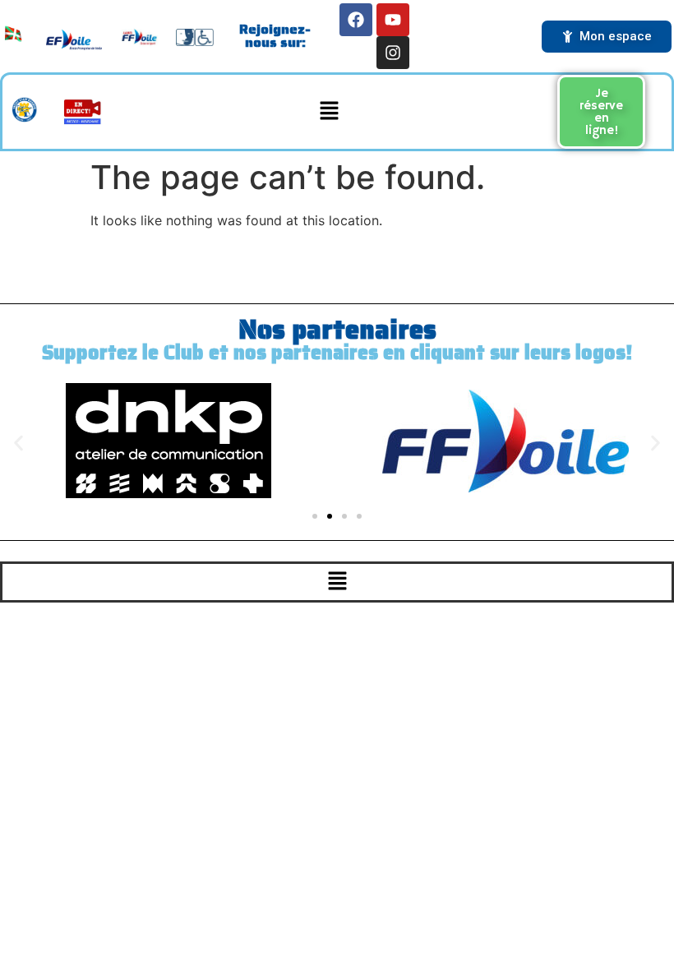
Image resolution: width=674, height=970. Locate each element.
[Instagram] (392, 52)
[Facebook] (355, 19)
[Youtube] (392, 19)
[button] (329, 111)
